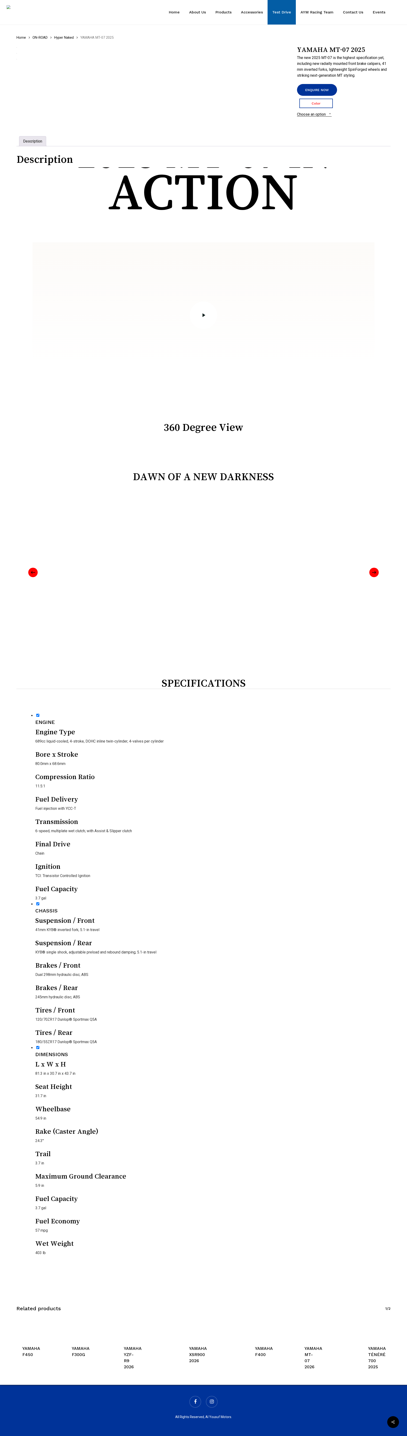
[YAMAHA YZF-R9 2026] (124, 1327)
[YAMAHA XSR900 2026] (189, 1327)
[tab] (32, 141)
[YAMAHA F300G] (70, 1327)
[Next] (374, 572)
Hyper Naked (64, 37)
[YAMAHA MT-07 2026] (304, 1327)
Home (21, 37)
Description (32, 141)
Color (316, 103)
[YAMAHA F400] (253, 1327)
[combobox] (314, 114)
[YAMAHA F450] (20, 1327)
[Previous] (33, 572)
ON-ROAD (40, 37)
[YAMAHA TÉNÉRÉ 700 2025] (369, 1327)
